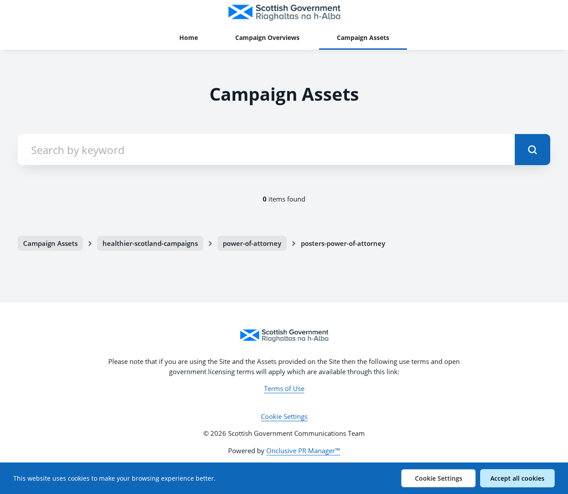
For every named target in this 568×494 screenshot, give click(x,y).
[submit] (532, 149)
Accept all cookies (517, 478)
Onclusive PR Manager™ (303, 450)
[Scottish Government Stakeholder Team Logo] (284, 335)
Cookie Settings (284, 416)
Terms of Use (284, 388)
